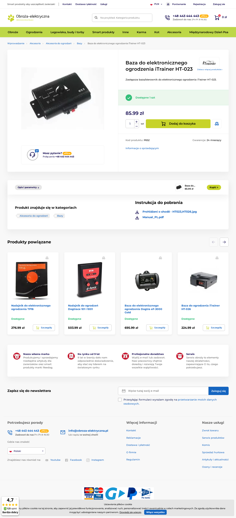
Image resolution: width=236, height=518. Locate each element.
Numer (130, 123)
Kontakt (67, 4)
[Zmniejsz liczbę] (136, 126)
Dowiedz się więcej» (130, 512)
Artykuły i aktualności (215, 459)
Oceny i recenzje (212, 466)
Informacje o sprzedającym (142, 148)
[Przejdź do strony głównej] (28, 17)
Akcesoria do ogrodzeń (59, 43)
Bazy (79, 43)
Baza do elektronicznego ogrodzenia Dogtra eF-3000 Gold (143, 309)
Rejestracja (199, 4)
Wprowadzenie (15, 43)
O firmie (131, 452)
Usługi (103, 4)
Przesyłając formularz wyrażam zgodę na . (170, 401)
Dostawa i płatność (86, 4)
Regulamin (133, 459)
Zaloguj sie (219, 4)
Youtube (55, 459)
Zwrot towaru (210, 430)
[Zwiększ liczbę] (136, 121)
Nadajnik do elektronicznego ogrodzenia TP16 (31, 307)
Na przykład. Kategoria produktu (120, 17)
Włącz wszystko (155, 512)
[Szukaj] (96, 18)
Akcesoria (35, 43)
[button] (224, 242)
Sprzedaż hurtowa (213, 452)
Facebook (76, 459)
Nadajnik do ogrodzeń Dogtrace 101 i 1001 (83, 307)
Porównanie (179, 4)
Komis (206, 444)
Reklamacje (133, 437)
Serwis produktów (213, 437)
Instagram (97, 459)
